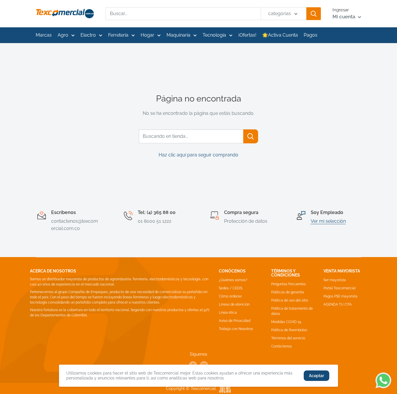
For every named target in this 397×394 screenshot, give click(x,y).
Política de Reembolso (289, 330)
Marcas (44, 35)
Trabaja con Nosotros (236, 329)
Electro (88, 35)
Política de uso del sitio (289, 300)
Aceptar (316, 375)
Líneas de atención (234, 304)
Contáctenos (281, 346)
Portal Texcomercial (339, 288)
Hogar (147, 35)
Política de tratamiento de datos (292, 311)
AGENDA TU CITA (337, 304)
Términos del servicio (288, 338)
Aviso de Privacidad (234, 321)
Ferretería (118, 35)
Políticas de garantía (287, 292)
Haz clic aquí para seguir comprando (198, 155)
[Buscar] (313, 13)
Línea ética (228, 313)
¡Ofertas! (247, 35)
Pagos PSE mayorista (340, 296)
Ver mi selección (328, 221)
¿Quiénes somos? (233, 280)
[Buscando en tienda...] (250, 136)
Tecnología (214, 35)
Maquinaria (178, 35)
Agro (63, 35)
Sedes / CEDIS (230, 288)
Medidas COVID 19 (286, 322)
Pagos (310, 35)
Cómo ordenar (230, 296)
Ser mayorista (334, 280)
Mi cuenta (344, 16)
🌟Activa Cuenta (280, 35)
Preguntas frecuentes (288, 284)
